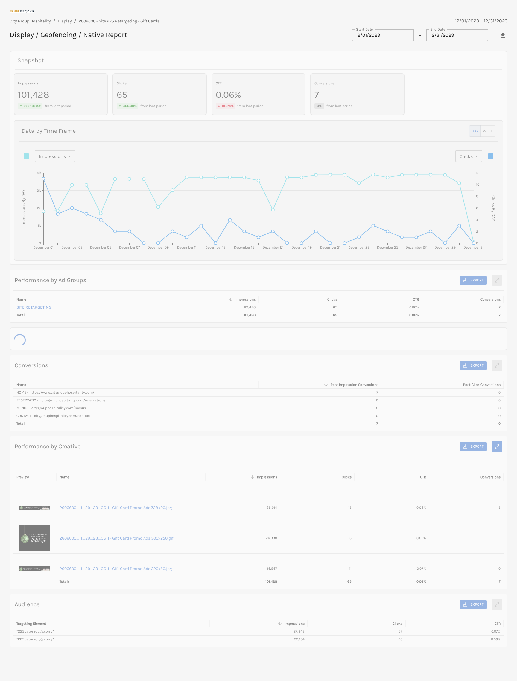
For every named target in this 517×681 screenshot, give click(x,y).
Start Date (364, 29)
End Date (437, 29)
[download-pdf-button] (502, 35)
